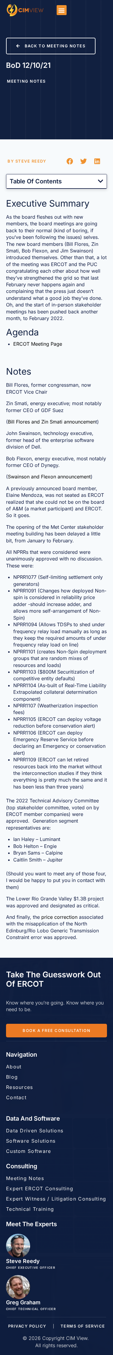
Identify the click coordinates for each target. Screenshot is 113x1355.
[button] (62, 10)
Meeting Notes (26, 81)
